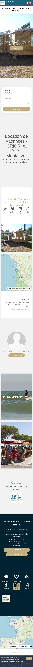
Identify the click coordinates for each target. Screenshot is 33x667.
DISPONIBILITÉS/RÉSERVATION (17, 550)
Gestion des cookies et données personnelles (12, 665)
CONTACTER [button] (17, 355)
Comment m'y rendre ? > (20, 310)
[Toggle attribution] (30, 288)
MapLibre (25, 288)
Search (17, 109)
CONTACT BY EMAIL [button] (18, 554)
